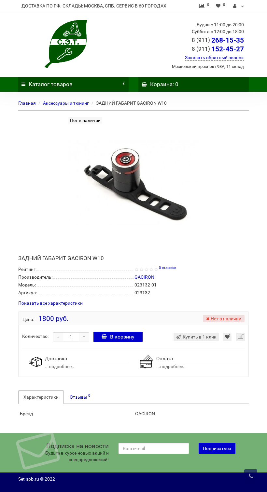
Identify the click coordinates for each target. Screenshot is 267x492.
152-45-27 (218, 49)
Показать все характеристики (50, 303)
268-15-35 (218, 40)
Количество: (35, 336)
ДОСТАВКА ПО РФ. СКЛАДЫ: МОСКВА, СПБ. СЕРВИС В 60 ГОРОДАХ (93, 5)
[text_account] (238, 6)
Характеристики (41, 397)
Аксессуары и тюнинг (66, 103)
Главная (27, 103)
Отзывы (80, 396)
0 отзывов (167, 268)
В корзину (122, 337)
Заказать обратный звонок (214, 57)
